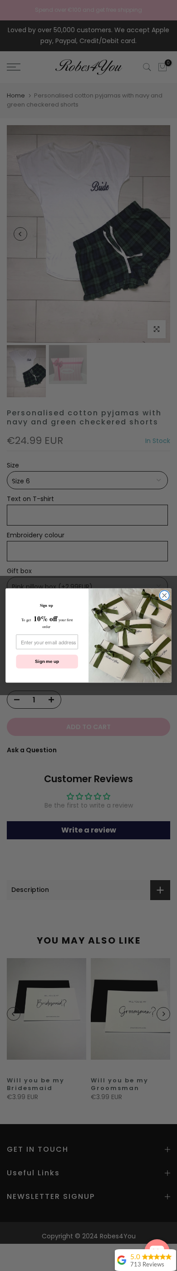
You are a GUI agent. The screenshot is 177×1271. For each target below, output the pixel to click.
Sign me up (47, 661)
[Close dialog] (164, 595)
